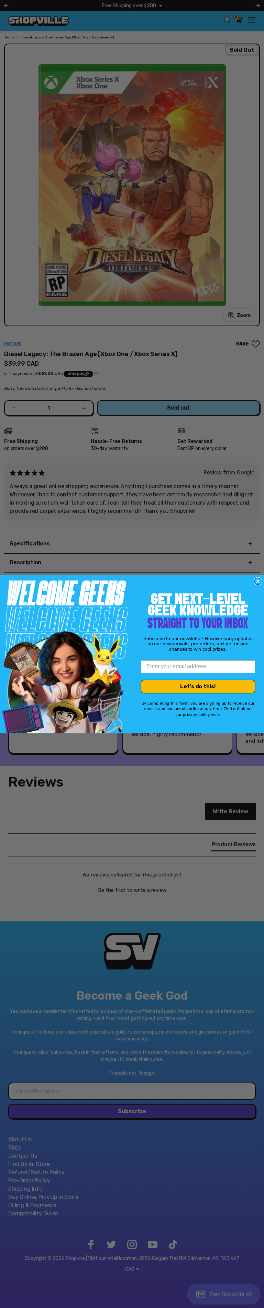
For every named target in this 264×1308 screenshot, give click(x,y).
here (215, 714)
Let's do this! (198, 686)
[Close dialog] (257, 581)
